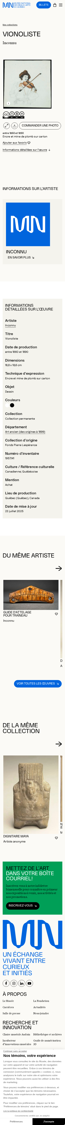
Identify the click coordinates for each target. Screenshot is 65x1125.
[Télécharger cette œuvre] (14, 126)
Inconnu (10, 325)
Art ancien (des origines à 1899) (25, 432)
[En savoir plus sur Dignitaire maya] (31, 794)
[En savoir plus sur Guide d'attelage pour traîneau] (31, 595)
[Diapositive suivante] (58, 568)
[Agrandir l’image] (7, 126)
